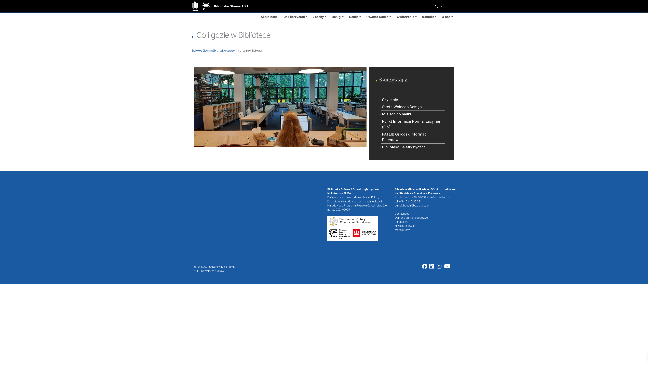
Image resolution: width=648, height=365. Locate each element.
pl (437, 7)
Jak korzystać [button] (294, 17)
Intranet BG (401, 221)
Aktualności (269, 17)
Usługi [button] (336, 17)
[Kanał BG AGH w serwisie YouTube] (447, 266)
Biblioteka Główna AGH (231, 6)
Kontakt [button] (428, 17)
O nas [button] (446, 17)
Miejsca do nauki (396, 114)
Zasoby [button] (318, 17)
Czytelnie (390, 100)
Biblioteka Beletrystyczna (404, 147)
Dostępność (402, 213)
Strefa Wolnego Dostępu (403, 107)
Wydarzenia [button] (405, 17)
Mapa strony (402, 230)
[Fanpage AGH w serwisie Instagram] (439, 266)
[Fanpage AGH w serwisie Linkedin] (432, 266)
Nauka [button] (354, 17)
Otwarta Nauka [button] (377, 17)
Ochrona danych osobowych (412, 217)
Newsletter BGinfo (405, 225)
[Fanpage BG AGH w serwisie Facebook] (424, 266)
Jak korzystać (227, 50)
